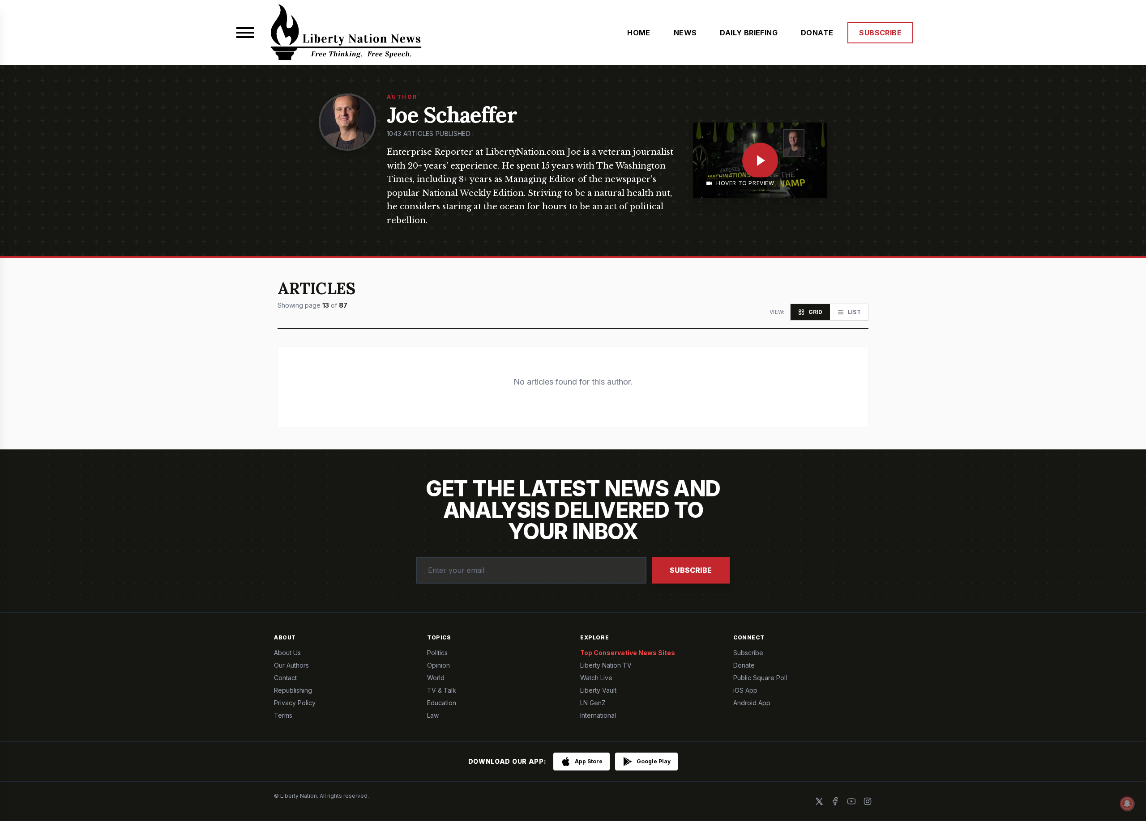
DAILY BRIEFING (749, 32)
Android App (751, 703)
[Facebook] (835, 801)
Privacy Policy (295, 703)
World (436, 677)
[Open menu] (245, 32)
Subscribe (691, 570)
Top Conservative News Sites (627, 652)
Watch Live (596, 677)
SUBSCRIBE (880, 32)
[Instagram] (867, 801)
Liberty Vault (598, 690)
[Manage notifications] (1127, 803)
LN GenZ (593, 703)
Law (433, 715)
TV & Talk (441, 690)
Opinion (438, 665)
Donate (744, 665)
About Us (287, 652)
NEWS (685, 32)
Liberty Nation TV (606, 665)
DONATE (817, 32)
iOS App (745, 690)
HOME (638, 32)
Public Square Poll (760, 677)
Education (441, 703)
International (598, 715)
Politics (437, 652)
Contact (285, 677)
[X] (819, 801)
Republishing (293, 690)
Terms (283, 715)
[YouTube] (851, 801)
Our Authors (291, 665)
